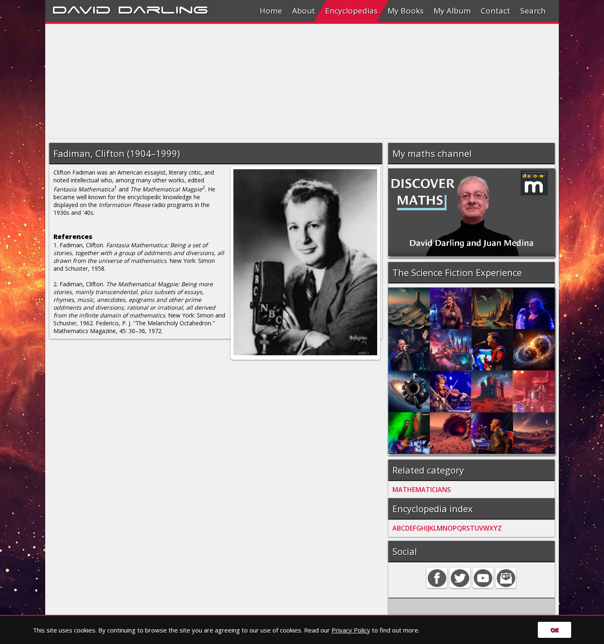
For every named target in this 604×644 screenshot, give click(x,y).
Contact (495, 10)
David (81, 9)
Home (271, 10)
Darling (163, 9)
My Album (452, 10)
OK (554, 630)
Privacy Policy (351, 630)
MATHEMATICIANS (421, 489)
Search (533, 10)
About (303, 10)
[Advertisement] (291, 81)
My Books (405, 10)
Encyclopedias (351, 10)
